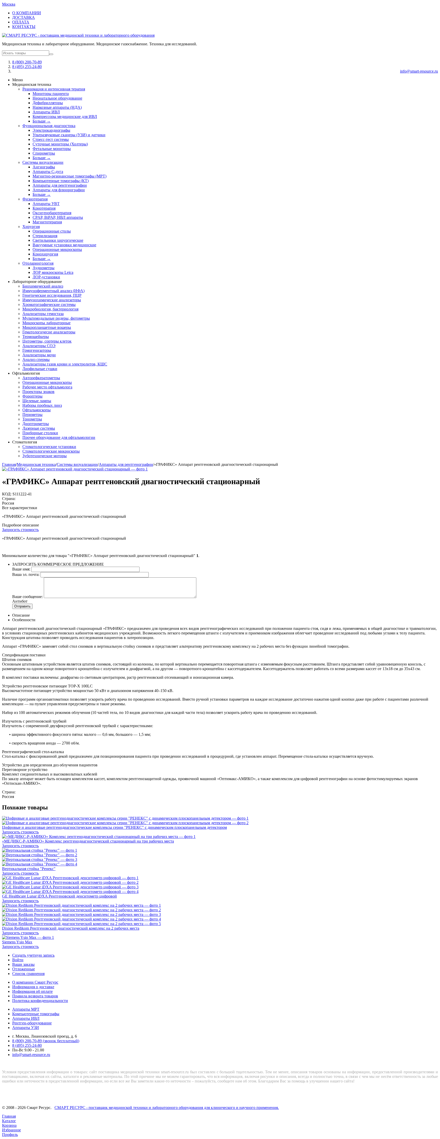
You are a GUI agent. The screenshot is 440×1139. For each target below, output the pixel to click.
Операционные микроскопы (57, 249)
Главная (9, 464)
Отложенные (23, 969)
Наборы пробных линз (42, 405)
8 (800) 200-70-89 (27, 62)
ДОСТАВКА (23, 17)
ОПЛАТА (20, 22)
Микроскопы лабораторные (46, 323)
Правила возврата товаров (35, 996)
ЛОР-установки (46, 277)
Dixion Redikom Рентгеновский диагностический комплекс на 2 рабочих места (70, 928)
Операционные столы (52, 231)
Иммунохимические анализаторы (51, 300)
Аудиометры (43, 268)
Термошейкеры (35, 336)
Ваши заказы (23, 964)
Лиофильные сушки (39, 369)
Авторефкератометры (41, 378)
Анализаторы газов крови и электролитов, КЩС (64, 364)
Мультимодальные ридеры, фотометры (56, 318)
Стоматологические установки (49, 446)
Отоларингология (37, 263)
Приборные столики (40, 433)
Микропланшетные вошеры (46, 327)
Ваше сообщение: (27, 596)
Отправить (22, 606)
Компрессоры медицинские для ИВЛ (65, 116)
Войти (17, 960)
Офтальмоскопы (36, 410)
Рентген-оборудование (32, 1023)
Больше (42, 121)
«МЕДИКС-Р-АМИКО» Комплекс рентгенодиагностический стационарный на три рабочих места (88, 841)
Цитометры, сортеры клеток (47, 341)
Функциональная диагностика (48, 126)
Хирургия (31, 226)
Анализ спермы (36, 359)
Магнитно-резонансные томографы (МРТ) (69, 176)
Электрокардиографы (51, 130)
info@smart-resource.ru (419, 71)
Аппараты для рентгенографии (60, 185)
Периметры (32, 414)
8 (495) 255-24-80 (27, 66)
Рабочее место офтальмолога (47, 387)
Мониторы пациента (51, 93)
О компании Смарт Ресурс (35, 982)
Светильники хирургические (58, 240)
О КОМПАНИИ (26, 13)
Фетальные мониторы (52, 148)
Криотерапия (44, 208)
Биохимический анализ (42, 286)
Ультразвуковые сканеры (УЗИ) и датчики (69, 135)
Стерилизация (45, 236)
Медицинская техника (36, 464)
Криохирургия (45, 254)
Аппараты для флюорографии (59, 190)
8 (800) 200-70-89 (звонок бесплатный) (45, 1041)
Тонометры (32, 419)
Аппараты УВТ (46, 203)
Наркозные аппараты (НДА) (57, 107)
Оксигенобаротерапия (52, 213)
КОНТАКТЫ (23, 26)
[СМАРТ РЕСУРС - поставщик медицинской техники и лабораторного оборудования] (78, 35)
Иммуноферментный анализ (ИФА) (53, 291)
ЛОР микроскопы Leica (53, 272)
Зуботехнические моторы (44, 456)
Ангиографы (44, 167)
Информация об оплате (32, 991)
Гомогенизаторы (36, 350)
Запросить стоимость (20, 529)
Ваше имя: (21, 569)
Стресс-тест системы (51, 139)
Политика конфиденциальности (40, 1000)
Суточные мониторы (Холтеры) (60, 144)
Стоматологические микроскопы (51, 451)
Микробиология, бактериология (50, 309)
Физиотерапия (35, 199)
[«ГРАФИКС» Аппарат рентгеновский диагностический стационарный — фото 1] (75, 469)
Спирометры (44, 153)
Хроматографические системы (49, 304)
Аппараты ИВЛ (46, 112)
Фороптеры (32, 396)
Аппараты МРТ (25, 1009)
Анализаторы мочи (39, 355)
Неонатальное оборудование (57, 98)
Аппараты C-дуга (48, 171)
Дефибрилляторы (48, 103)
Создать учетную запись (33, 955)
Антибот (20, 601)
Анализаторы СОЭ (39, 346)
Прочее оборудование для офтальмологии (58, 437)
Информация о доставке (33, 987)
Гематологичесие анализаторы (48, 332)
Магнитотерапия (47, 222)
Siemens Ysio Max (17, 942)
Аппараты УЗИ (25, 1027)
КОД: (6, 494)
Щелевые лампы (36, 401)
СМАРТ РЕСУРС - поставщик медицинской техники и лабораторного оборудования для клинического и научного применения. (166, 1107)
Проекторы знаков (38, 391)
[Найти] (51, 54)
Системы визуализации (42, 162)
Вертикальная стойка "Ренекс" (29, 868)
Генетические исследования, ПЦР (51, 295)
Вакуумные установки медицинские (64, 245)
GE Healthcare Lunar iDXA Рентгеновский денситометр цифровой (59, 896)
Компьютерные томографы (35, 1014)
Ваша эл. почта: (25, 574)
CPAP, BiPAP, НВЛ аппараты (58, 217)
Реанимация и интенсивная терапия (53, 89)
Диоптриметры (35, 424)
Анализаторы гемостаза (43, 313)
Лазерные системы (38, 428)
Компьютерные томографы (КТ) (61, 181)
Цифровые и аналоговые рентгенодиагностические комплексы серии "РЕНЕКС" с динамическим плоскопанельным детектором (114, 827)
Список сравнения (28, 973)
